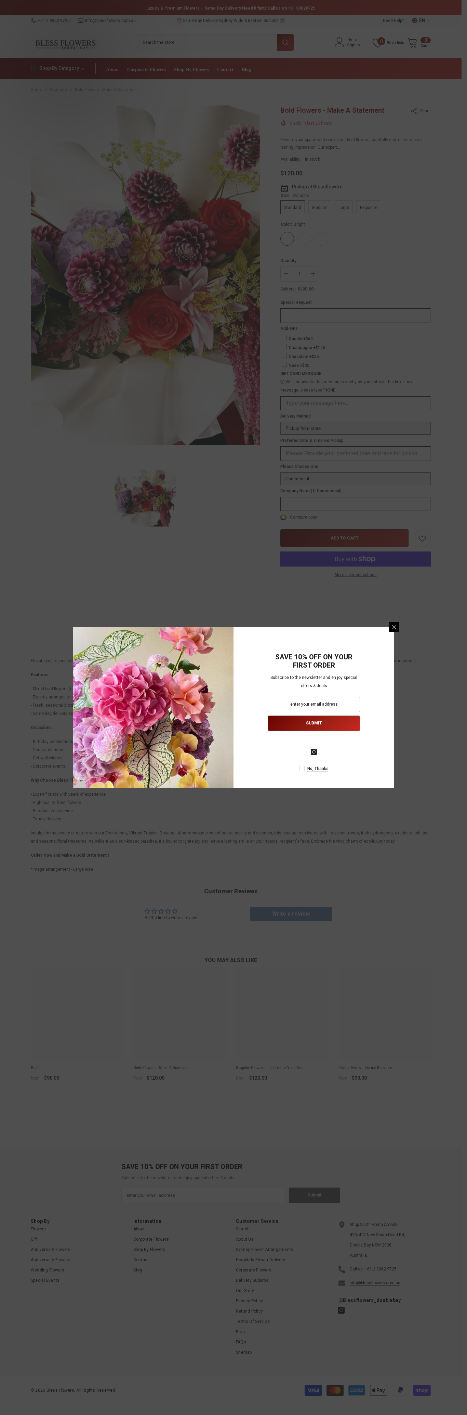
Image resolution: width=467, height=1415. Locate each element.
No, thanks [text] (318, 768)
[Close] (394, 627)
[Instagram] (314, 752)
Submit (314, 723)
